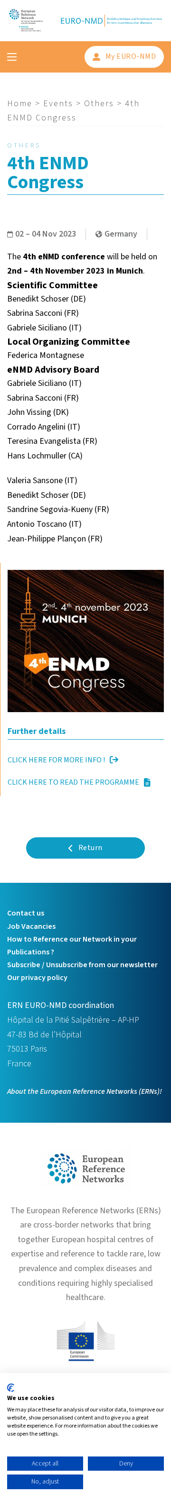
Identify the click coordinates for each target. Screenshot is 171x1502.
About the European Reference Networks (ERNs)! (84, 1091)
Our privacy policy (37, 977)
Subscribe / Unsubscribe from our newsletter (82, 965)
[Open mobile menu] (12, 57)
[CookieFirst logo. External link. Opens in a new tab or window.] (10, 1387)
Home (19, 104)
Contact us (25, 913)
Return (90, 848)
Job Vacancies (31, 926)
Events (58, 104)
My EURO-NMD (130, 56)
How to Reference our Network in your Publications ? (72, 945)
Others (99, 104)
